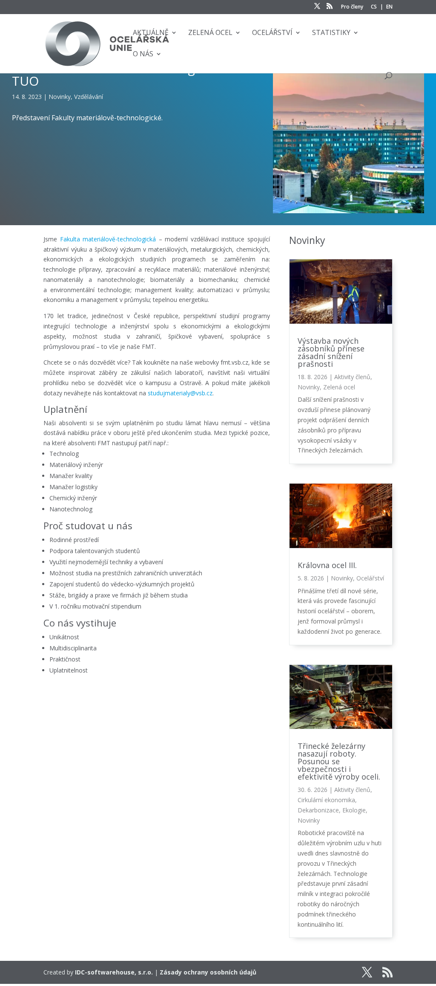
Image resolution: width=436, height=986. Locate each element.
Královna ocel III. (327, 565)
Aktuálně (151, 33)
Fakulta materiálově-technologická (108, 239)
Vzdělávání (88, 97)
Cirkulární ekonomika (326, 800)
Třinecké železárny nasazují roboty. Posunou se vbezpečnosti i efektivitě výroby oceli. (339, 761)
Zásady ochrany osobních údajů (208, 972)
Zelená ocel (210, 33)
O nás (143, 54)
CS (374, 7)
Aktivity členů (352, 377)
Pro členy (352, 7)
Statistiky (331, 33)
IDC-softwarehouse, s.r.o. (114, 972)
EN (389, 7)
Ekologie (354, 810)
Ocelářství (272, 33)
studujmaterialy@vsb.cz (180, 393)
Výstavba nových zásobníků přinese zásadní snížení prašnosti (331, 352)
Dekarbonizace (318, 810)
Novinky (60, 97)
